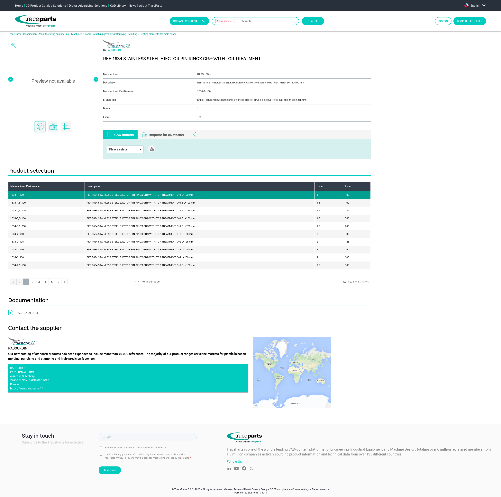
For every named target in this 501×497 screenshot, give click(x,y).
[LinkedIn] (230, 468)
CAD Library (118, 5)
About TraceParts (150, 5)
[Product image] (53, 126)
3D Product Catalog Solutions (46, 5)
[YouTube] (238, 468)
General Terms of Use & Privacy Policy (246, 489)
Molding (132, 34)
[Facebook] (246, 468)
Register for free (469, 21)
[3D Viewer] (40, 126)
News (132, 5)
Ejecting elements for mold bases (158, 34)
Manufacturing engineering (54, 34)
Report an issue (320, 489)
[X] (253, 468)
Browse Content (185, 21)
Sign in (443, 21)
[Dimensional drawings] (66, 126)
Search (313, 21)
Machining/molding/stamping (109, 34)
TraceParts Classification (22, 34)
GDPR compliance (280, 489)
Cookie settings (301, 489)
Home (19, 5)
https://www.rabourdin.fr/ (26, 388)
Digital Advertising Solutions (88, 5)
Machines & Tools (81, 34)
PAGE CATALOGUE (27, 313)
